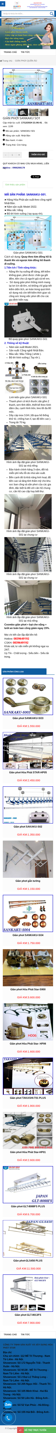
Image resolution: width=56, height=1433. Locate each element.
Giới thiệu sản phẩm (15, 184)
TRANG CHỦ (10, 52)
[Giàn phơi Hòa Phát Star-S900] (28, 967)
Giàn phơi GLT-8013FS (28, 1315)
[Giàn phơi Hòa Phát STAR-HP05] (28, 750)
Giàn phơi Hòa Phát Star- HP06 (28, 1043)
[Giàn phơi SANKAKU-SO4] (28, 913)
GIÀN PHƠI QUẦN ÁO (26, 60)
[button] (1, 35)
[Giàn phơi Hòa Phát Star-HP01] (28, 1130)
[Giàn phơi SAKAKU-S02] (28, 805)
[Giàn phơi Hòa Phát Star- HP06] (28, 1021)
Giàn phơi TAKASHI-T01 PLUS (28, 1098)
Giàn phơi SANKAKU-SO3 (28, 718)
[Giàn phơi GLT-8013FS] (28, 1293)
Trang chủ (7, 60)
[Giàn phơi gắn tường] (28, 859)
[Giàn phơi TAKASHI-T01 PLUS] (28, 1076)
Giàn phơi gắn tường (28, 881)
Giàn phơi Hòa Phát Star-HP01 (28, 1152)
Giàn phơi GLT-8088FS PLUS (28, 1206)
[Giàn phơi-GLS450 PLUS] (28, 1238)
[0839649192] (10, 1419)
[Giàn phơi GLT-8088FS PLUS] (28, 1184)
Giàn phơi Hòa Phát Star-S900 (28, 989)
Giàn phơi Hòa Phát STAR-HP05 (28, 772)
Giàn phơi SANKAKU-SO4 (28, 935)
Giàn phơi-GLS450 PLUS (27, 1260)
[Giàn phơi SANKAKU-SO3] (28, 696)
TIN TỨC (25, 52)
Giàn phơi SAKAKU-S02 (28, 826)
